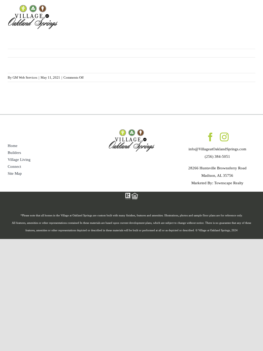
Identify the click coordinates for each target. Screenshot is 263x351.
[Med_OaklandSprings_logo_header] (33, 6)
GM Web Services (25, 77)
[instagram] (224, 137)
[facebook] (210, 137)
